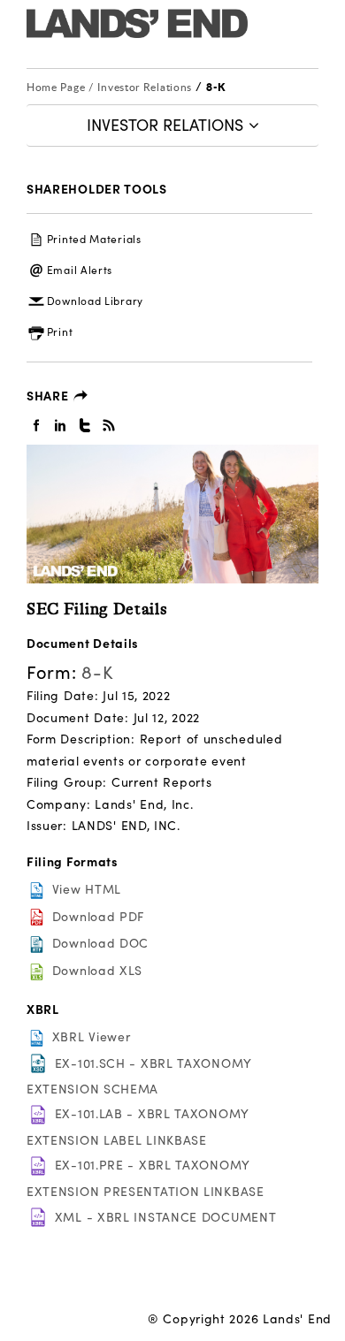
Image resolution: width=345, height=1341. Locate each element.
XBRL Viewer (91, 1036)
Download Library (95, 300)
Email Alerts (79, 270)
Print (60, 331)
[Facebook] (37, 424)
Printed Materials (94, 239)
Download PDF (98, 916)
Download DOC (100, 942)
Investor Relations (146, 87)
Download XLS (97, 970)
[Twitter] (85, 424)
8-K (215, 87)
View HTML (86, 888)
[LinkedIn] (60, 424)
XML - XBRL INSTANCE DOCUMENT (165, 1216)
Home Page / (60, 87)
